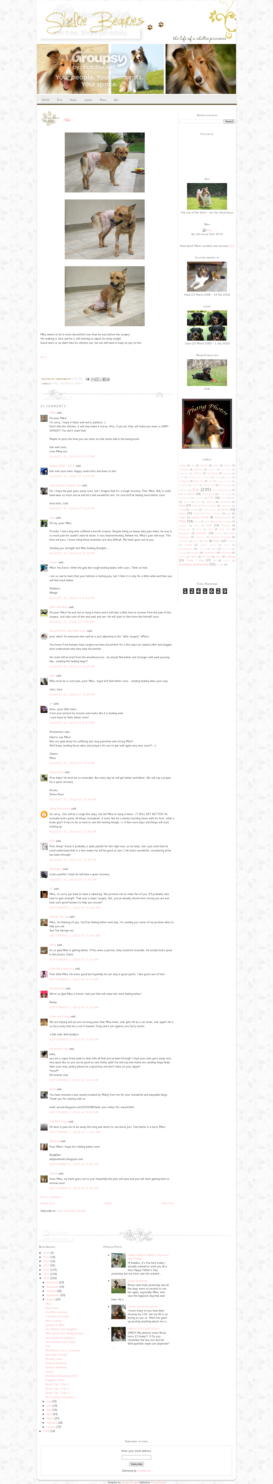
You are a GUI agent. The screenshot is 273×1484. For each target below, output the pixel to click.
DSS (52, 841)
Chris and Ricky (58, 607)
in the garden (209, 509)
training (230, 556)
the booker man (58, 1048)
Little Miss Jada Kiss (61, 968)
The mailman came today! (60, 1342)
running (231, 541)
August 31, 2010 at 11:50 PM (73, 879)
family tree (184, 497)
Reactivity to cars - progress (62, 1350)
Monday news (53, 1359)
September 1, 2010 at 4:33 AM (73, 979)
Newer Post (47, 1203)
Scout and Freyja (59, 1016)
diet (210, 481)
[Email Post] (87, 378)
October (51, 1291)
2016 (46, 1253)
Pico (199, 529)
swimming (226, 552)
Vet (214, 560)
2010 (46, 1278)
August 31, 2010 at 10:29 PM (73, 799)
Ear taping (225, 485)
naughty (183, 525)
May (49, 1410)
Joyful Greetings (137, 1281)
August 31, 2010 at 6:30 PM (72, 553)
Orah (209, 525)
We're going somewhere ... (61, 1397)
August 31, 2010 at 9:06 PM (72, 694)
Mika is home (53, 1321)
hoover (194, 509)
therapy (206, 556)
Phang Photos (158, 1482)
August (51, 1299)
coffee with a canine (199, 477)
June (49, 1405)
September (53, 1295)
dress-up (209, 485)
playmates (184, 533)
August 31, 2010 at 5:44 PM (72, 508)
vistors (226, 560)
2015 (46, 1257)
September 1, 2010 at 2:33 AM (73, 959)
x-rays (220, 564)
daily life (198, 481)
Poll (47, 1346)
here (231, 246)
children (197, 473)
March (50, 1418)
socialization (186, 548)
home (182, 509)
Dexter (53, 562)
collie (228, 477)
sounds (202, 548)
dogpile (183, 485)
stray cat (226, 548)
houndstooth (57, 988)
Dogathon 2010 (54, 1380)
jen (51, 703)
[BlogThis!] (97, 379)
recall (196, 541)
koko (52, 675)
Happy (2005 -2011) (62, 465)
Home (45, 100)
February (52, 1422)
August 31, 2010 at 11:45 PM (73, 860)
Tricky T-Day (194, 560)
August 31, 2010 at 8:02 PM (72, 666)
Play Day (224, 529)
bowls (212, 469)
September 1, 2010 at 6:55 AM (73, 1007)
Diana (52, 945)
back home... (52, 1308)
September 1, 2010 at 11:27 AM (74, 1132)
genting (210, 501)
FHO (55, 383)
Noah (52, 1089)
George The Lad (59, 916)
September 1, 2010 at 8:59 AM (73, 1112)
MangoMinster (223, 517)
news (196, 525)
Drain (195, 485)
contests (184, 481)
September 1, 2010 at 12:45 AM (74, 935)
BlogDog (54, 1141)
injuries (66, 383)
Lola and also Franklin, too (65, 485)
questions (200, 537)
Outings (225, 525)
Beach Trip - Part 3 (57, 1384)
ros (206, 541)
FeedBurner (144, 1470)
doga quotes (224, 481)
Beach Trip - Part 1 (57, 1393)
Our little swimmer (56, 1312)
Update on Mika (55, 1325)
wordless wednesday (193, 564)
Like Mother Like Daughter (61, 1329)
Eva (59, 100)
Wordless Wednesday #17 (61, 1376)
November (52, 1287)
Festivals (198, 497)
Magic (182, 517)
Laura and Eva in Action (207, 513)
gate (198, 501)
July (49, 1401)
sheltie (188, 544)
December (52, 1282)
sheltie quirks (208, 544)
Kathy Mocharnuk (59, 808)
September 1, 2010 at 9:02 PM (73, 1164)
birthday (183, 469)
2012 (46, 1270)
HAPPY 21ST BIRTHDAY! (143, 1329)
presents (201, 533)
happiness (226, 505)
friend (224, 497)
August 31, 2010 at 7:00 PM (72, 622)
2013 (46, 1265)
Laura (88, 100)
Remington (55, 869)
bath (215, 465)
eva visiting (208, 494)
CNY (181, 477)
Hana (73, 100)
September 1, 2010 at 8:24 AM (73, 1080)
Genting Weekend (56, 1363)
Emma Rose (56, 772)
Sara (52, 517)
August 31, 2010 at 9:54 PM (72, 763)
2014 (46, 1261)
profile (218, 533)
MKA (207, 521)
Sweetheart (209, 552)
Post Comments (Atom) (71, 1211)
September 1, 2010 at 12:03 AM (74, 907)
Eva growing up (222, 490)
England (183, 490)
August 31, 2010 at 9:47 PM (72, 723)
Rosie (216, 541)
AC (51, 888)
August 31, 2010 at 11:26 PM (73, 831)
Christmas (212, 473)
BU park (225, 469)
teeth (194, 556)
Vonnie (53, 1173)
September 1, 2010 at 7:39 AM (73, 1039)
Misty (197, 521)
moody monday (222, 521)
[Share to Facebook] (104, 379)
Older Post (167, 1203)
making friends (200, 517)
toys (218, 556)
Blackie (198, 469)
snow (226, 544)
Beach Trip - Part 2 (57, 1388)
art (192, 465)
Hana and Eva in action (204, 505)
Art (116, 100)
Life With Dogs (58, 1121)
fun (233, 497)
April (49, 1414)
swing (182, 556)
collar (218, 477)
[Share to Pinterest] (108, 379)
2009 (46, 1431)
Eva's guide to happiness (60, 1337)
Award (203, 465)
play (210, 529)
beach (227, 465)
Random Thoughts (220, 537)
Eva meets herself (56, 1354)
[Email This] (93, 379)
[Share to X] (101, 379)
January (51, 1427)
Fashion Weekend (56, 1367)
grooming (225, 501)
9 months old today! (57, 1316)
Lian (228, 513)
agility (182, 465)
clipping (227, 473)
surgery (195, 552)
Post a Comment (50, 1197)
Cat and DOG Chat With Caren (67, 631)
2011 (46, 1274)
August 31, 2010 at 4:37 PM (72, 456)
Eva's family (225, 494)
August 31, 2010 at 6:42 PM (72, 598)
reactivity (183, 541)
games (186, 501)
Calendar (183, 473)
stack (214, 548)
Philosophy (184, 529)
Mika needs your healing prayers (64, 1333)
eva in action (187, 494)
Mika (103, 100)
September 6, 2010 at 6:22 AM (73, 1188)
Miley (52, 412)
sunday (182, 552)
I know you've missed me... (144, 1306)
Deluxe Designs (130, 1482)
